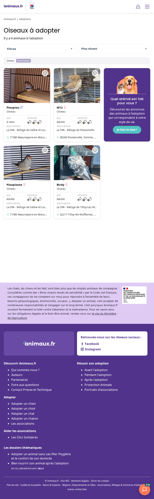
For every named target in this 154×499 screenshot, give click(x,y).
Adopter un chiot (23, 408)
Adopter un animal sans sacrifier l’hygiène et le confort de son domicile (41, 456)
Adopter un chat (22, 414)
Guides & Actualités (30, 485)
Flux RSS (65, 480)
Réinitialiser (23, 60)
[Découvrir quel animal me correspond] (127, 104)
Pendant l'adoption (98, 375)
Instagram (93, 349)
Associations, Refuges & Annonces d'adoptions (121, 485)
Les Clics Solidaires (24, 437)
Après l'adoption (96, 380)
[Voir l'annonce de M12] (77, 104)
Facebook (92, 344)
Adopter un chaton (24, 418)
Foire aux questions (25, 385)
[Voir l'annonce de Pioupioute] (27, 182)
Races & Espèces (51, 485)
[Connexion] (138, 6)
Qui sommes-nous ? (25, 370)
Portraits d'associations (101, 390)
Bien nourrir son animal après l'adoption (40, 465)
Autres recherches (77, 489)
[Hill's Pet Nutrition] (30, 6)
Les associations (22, 423)
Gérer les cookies (100, 480)
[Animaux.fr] (13, 6)
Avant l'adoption (96, 370)
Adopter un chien (23, 404)
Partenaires (19, 380)
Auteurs (17, 375)
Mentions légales (80, 480)
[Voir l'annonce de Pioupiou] (27, 104)
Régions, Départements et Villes (79, 485)
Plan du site (13, 485)
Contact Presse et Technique (31, 390)
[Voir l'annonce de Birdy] (77, 182)
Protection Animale (98, 385)
